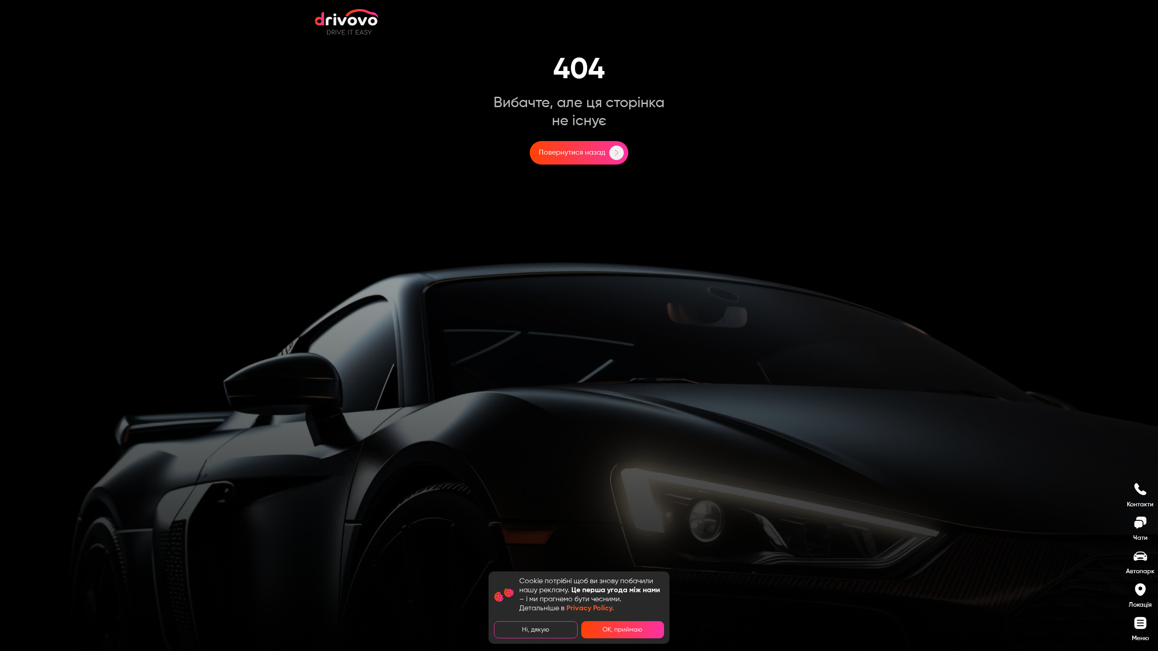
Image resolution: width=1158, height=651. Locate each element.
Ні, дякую (535, 630)
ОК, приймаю (622, 630)
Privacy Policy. (590, 608)
